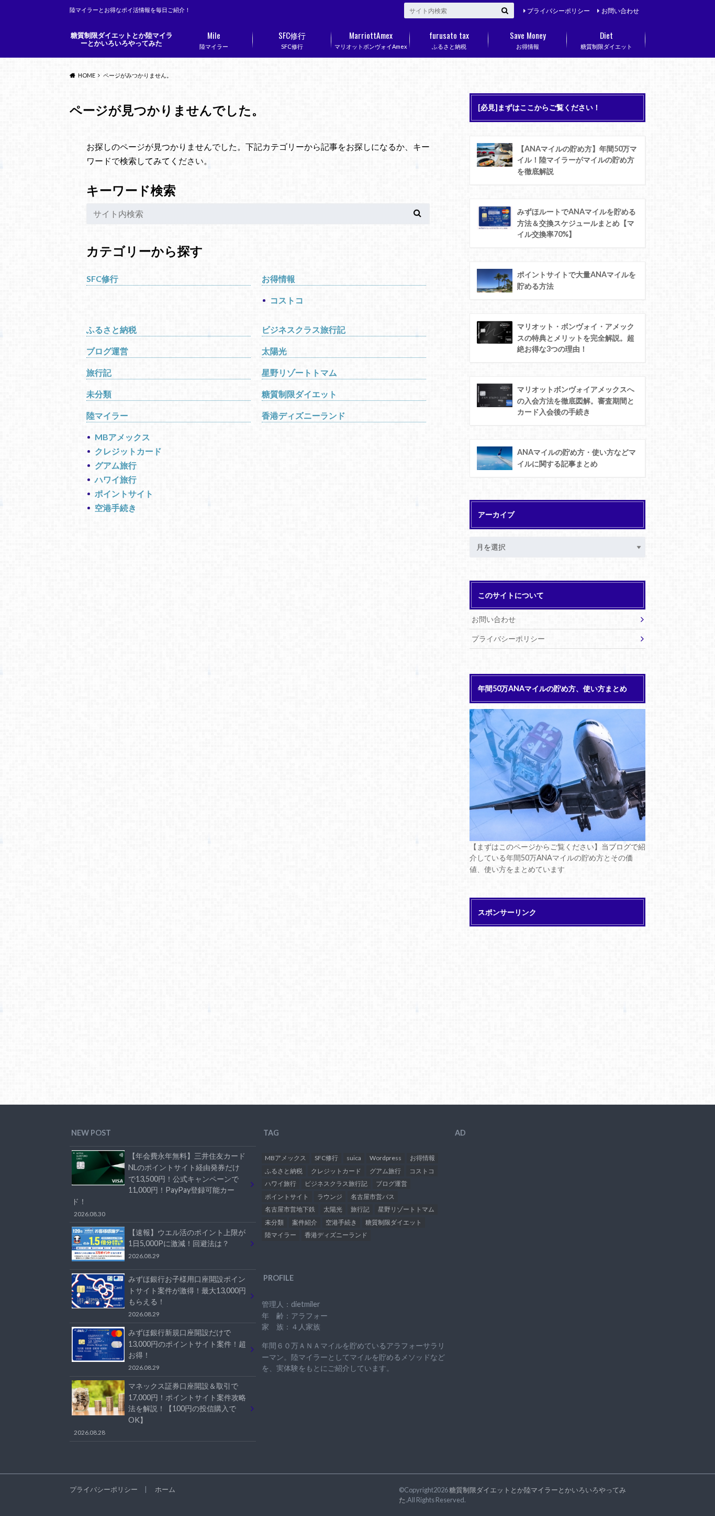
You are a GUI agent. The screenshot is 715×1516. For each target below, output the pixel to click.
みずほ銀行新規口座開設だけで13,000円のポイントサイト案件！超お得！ (187, 1349)
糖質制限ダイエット (606, 39)
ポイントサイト (124, 493)
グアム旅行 (116, 465)
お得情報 (528, 39)
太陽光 (274, 351)
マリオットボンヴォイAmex (370, 39)
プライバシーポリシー (558, 11)
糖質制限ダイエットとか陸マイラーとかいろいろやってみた (122, 39)
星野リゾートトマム (299, 372)
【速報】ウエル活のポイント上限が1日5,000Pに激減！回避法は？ (186, 1244)
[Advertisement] (557, 1005)
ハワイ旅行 (116, 479)
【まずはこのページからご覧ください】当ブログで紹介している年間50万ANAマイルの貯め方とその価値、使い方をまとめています (557, 858)
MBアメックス (122, 437)
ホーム (165, 1489)
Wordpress (385, 1158)
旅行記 (98, 372)
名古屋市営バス (373, 1197)
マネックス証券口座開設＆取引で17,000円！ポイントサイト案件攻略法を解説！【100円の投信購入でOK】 (160, 1408)
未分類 (98, 394)
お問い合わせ (620, 11)
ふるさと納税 (449, 39)
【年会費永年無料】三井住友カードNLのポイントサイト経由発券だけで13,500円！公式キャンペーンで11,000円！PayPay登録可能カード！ (158, 1184)
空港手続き (116, 507)
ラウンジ (329, 1197)
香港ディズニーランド (303, 415)
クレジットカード (128, 451)
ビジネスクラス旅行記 (303, 329)
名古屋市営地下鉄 (290, 1209)
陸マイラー (213, 39)
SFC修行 (292, 39)
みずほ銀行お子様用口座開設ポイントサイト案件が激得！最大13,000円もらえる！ (187, 1295)
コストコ (287, 300)
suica (354, 1158)
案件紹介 (304, 1222)
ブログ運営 (107, 351)
